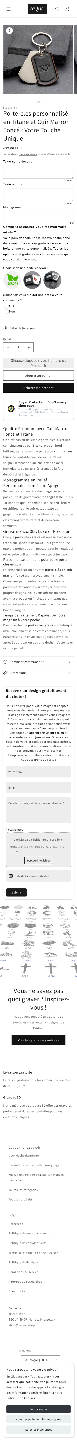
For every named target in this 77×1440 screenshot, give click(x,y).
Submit (16, 892)
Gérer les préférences (38, 1429)
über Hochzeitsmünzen (25, 1155)
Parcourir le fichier (38, 860)
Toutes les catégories (23, 1190)
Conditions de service (23, 1272)
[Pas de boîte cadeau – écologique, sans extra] (12, 280)
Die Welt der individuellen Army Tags (34, 1165)
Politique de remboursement (29, 1233)
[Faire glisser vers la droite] (48, 102)
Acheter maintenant (39, 388)
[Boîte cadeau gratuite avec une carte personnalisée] (52, 280)
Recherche (16, 1224)
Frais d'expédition (28, 154)
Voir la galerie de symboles (38, 1040)
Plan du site (17, 1291)
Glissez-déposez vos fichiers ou (39, 363)
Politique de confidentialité (28, 1243)
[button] (8, 9)
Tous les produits (21, 1199)
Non (12, 311)
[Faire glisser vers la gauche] (29, 102)
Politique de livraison (23, 1262)
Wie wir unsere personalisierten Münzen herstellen (36, 1177)
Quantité (8, 339)
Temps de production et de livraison (34, 1253)
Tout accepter (38, 1409)
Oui (11, 306)
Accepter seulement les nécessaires (38, 1419)
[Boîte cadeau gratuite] (32, 280)
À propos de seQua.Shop (26, 1281)
